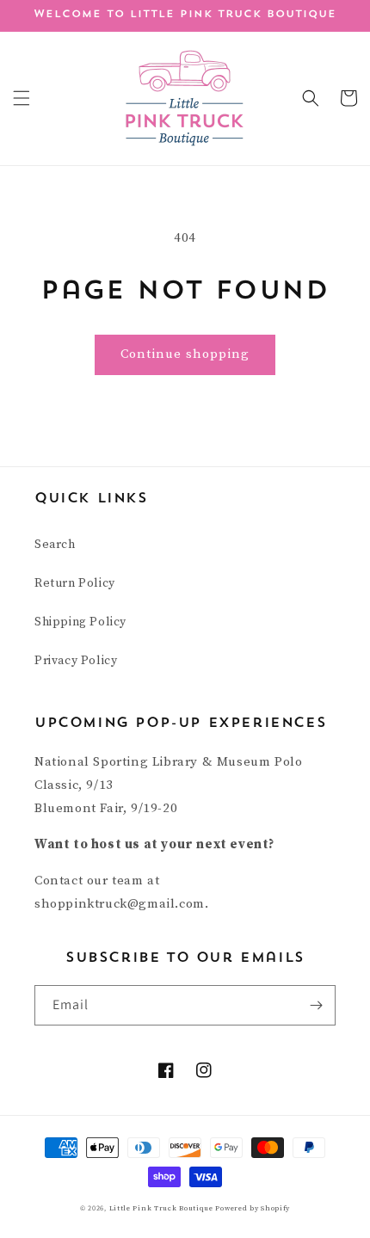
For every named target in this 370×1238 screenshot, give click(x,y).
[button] (21, 98)
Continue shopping (185, 354)
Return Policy (74, 583)
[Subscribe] (316, 1005)
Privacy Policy (75, 660)
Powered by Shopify (252, 1208)
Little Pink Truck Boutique (162, 1208)
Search (55, 544)
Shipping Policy (80, 622)
